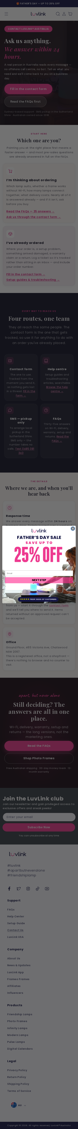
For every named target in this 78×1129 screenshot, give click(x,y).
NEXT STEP (39, 580)
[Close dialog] (73, 529)
